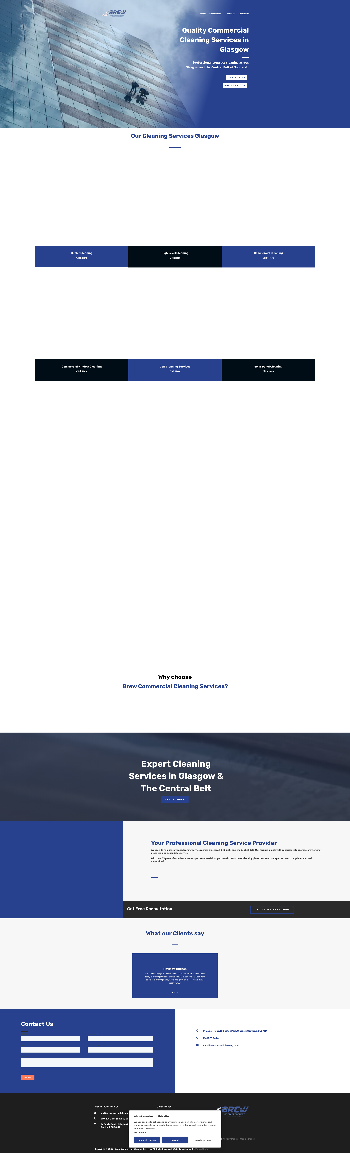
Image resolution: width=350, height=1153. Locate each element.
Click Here (81, 257)
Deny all (175, 1140)
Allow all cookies (147, 1140)
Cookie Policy (247, 1139)
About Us (231, 13)
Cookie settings (203, 1140)
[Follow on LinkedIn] (266, 1017)
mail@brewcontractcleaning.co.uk (118, 1113)
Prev (104, 414)
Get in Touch (175, 799)
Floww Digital (202, 1149)
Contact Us (243, 13)
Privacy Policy (230, 1139)
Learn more (140, 1132)
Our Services (215, 13)
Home (203, 13)
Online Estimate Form (272, 909)
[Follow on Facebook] (258, 1017)
